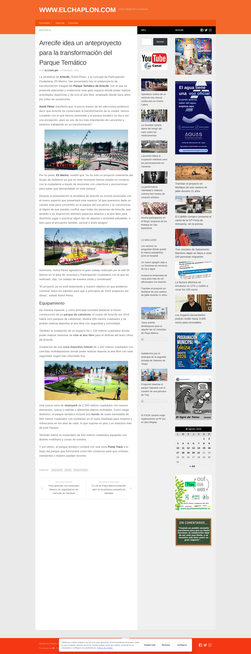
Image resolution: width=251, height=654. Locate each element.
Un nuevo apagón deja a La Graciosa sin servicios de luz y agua (154, 265)
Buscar (160, 41)
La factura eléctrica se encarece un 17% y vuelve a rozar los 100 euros (191, 286)
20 (193, 452)
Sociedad (44, 23)
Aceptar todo (150, 645)
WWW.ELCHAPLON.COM (77, 9)
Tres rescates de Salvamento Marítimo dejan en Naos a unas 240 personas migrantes (193, 253)
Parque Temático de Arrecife (91, 85)
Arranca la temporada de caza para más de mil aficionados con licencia (154, 278)
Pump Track (115, 446)
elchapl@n (51, 70)
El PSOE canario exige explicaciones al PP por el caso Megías (153, 419)
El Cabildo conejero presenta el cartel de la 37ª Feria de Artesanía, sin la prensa (193, 220)
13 (193, 448)
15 (204, 448)
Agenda (60, 23)
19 (188, 452)
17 (177, 452)
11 (183, 448)
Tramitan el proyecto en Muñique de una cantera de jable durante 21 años (191, 187)
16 (209, 448)
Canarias (73, 23)
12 (188, 448)
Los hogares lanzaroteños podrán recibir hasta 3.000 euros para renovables (190, 319)
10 (177, 448)
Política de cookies (105, 648)
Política (45, 30)
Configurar (182, 645)
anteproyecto (57, 470)
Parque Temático (81, 470)
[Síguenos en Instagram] (210, 30)
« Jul (192, 466)
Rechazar (166, 645)
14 (198, 448)
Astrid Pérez (47, 106)
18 (183, 452)
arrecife (68, 470)
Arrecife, (65, 76)
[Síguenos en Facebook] (201, 30)
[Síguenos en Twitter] (206, 30)
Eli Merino (62, 175)
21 (198, 452)
